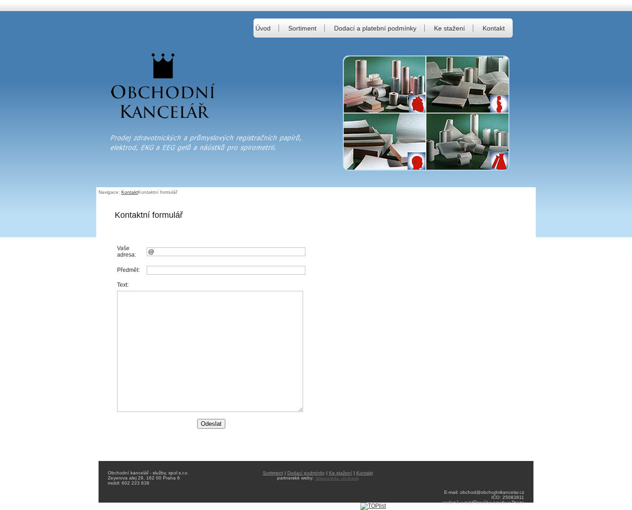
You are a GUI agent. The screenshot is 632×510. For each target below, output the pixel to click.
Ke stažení (449, 28)
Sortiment (302, 28)
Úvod (263, 28)
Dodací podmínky (306, 472)
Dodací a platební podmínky (375, 28)
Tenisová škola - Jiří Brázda (337, 478)
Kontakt (494, 28)
